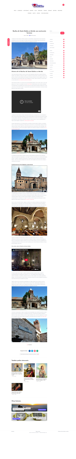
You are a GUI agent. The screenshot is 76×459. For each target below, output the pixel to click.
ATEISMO (38, 13)
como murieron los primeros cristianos (25, 79)
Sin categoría (52, 71)
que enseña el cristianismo (29, 199)
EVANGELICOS (52, 52)
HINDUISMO (40, 10)
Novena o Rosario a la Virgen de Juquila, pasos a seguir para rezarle (17, 374)
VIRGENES (29, 13)
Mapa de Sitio (38, 431)
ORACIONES (60, 10)
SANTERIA (55, 10)
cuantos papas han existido (28, 120)
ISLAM (35, 10)
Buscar (51, 31)
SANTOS (34, 13)
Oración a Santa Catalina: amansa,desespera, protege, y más (29, 379)
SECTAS (51, 69)
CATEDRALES (20, 10)
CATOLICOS (51, 45)
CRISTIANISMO (26, 10)
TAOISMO (45, 10)
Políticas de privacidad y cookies (63, 431)
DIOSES (51, 50)
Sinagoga (51, 73)
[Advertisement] (38, 22)
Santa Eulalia (29, 84)
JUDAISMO (50, 10)
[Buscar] (62, 33)
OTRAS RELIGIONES (44, 13)
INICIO (15, 10)
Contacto (12, 431)
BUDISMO (31, 10)
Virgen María (44, 316)
